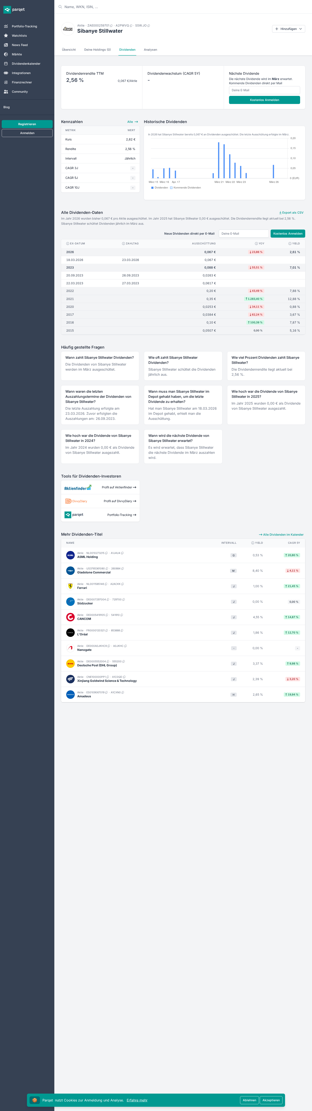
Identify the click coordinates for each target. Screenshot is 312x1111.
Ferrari (82, 588)
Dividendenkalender (26, 63)
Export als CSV (292, 212)
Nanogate (84, 649)
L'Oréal (82, 634)
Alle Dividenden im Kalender (283, 534)
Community (20, 91)
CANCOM (84, 619)
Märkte (17, 54)
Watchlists (19, 35)
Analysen (150, 49)
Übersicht (69, 49)
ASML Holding (87, 557)
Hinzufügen (289, 29)
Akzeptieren (271, 1100)
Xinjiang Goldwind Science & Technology (107, 680)
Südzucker (85, 603)
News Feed (20, 45)
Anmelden (27, 133)
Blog (6, 107)
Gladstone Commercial (94, 572)
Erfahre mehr (137, 1100)
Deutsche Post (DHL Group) (97, 665)
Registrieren (27, 124)
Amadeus (84, 696)
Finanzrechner (22, 82)
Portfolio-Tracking (24, 26)
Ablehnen (249, 1100)
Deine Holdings (97, 49)
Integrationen (21, 73)
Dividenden (127, 49)
